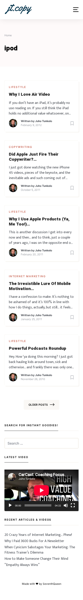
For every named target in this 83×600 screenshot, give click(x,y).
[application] (41, 490)
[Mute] (66, 505)
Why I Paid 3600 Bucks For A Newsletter (34, 541)
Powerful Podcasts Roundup (37, 348)
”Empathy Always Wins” (22, 565)
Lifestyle (17, 87)
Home (8, 35)
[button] (76, 10)
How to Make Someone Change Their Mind (36, 559)
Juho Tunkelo (43, 121)
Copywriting (20, 147)
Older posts (38, 404)
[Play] (10, 505)
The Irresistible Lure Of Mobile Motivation (40, 286)
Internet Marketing (27, 276)
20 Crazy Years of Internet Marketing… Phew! (38, 535)
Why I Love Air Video (29, 94)
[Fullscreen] (73, 505)
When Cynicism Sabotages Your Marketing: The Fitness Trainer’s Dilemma (39, 550)
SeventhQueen (52, 583)
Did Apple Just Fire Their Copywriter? (33, 157)
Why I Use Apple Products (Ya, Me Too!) (39, 222)
